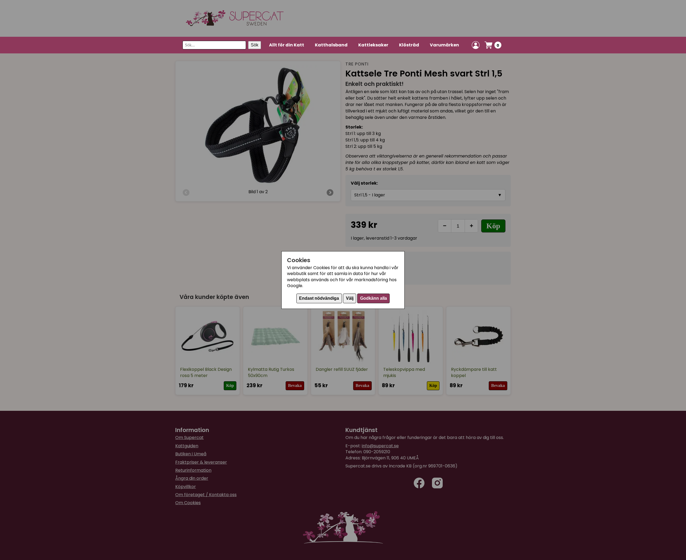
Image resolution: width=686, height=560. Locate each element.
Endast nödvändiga (319, 298)
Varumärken (444, 44)
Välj (349, 298)
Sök (254, 45)
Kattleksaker (373, 44)
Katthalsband (331, 44)
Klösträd (409, 44)
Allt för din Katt (286, 44)
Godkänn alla (373, 298)
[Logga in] (475, 45)
